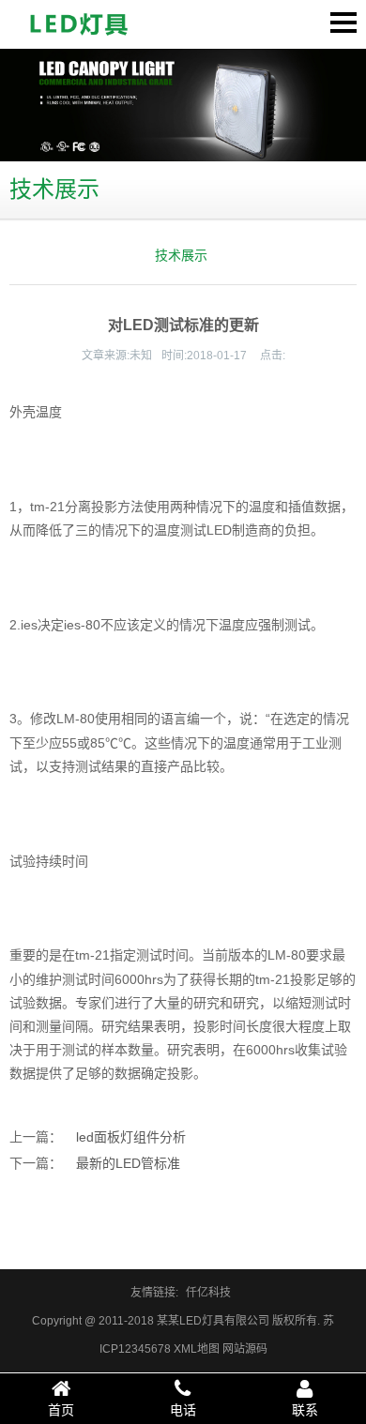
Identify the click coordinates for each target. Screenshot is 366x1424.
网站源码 (244, 1349)
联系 (305, 1409)
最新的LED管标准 (128, 1163)
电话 (183, 1409)
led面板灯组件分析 (131, 1136)
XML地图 (197, 1349)
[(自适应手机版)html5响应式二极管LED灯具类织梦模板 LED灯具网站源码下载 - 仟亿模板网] (79, 25)
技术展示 (181, 255)
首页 (61, 1409)
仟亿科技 (208, 1292)
